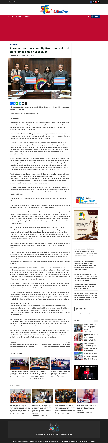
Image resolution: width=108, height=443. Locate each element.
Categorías (19, 16)
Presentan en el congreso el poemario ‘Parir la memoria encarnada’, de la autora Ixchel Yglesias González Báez (39, 374)
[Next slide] (97, 321)
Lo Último (35, 401)
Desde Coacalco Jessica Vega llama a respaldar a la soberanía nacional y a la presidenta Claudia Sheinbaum (78, 356)
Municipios (81, 401)
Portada (10, 16)
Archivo (27, 16)
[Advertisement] (54, 30)
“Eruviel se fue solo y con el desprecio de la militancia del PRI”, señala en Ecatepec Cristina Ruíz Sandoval (78, 328)
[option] (86, 328)
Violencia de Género (14, 44)
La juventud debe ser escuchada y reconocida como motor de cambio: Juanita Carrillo (55, 344)
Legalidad (58, 401)
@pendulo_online (81, 308)
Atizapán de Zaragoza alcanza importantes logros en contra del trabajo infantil (24, 344)
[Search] (88, 16)
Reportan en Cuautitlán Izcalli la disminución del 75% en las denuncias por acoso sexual (60, 373)
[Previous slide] (95, 321)
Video (96, 16)
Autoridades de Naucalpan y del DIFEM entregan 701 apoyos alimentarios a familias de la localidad (85, 286)
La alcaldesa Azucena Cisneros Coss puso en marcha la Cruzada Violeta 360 (19, 373)
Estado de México (15, 401)
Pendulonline (14, 55)
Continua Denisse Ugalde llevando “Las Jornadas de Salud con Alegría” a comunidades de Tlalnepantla (78, 337)
